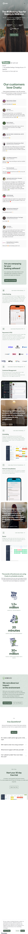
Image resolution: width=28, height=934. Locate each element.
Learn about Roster (19, 532)
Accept (22, 930)
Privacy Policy (7, 930)
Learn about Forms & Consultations (15, 465)
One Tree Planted (17, 703)
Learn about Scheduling (18, 430)
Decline (17, 930)
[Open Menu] (24, 3)
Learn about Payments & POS (17, 328)
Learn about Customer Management (15, 366)
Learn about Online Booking (17, 290)
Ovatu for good (7, 703)
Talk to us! (14, 732)
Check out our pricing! (10, 280)
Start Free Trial (14, 34)
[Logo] (5, 3)
